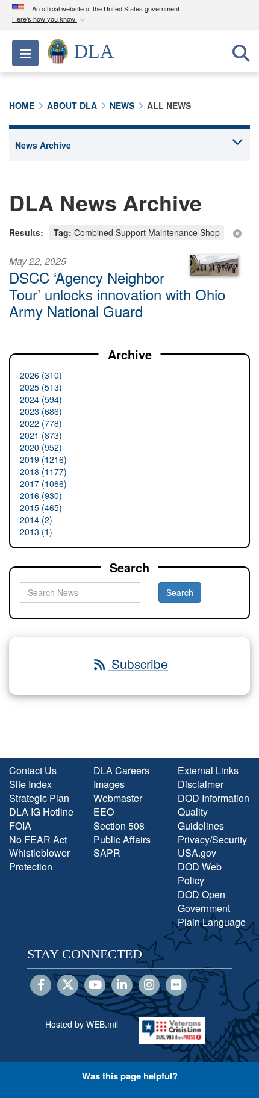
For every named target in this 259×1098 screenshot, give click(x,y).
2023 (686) (41, 411)
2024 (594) (41, 399)
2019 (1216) (43, 459)
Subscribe (138, 663)
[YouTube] (94, 985)
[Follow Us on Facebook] (40, 985)
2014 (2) (36, 519)
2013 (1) (36, 532)
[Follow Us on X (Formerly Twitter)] (67, 985)
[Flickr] (176, 985)
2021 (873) (41, 435)
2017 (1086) (43, 483)
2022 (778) (41, 423)
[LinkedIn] (122, 985)
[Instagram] (149, 985)
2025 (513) (41, 387)
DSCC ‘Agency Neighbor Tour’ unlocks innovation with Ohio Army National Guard (117, 294)
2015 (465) (41, 507)
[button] (50, 19)
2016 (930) (41, 495)
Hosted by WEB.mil (81, 1024)
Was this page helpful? (130, 1075)
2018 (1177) (43, 471)
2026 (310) (41, 375)
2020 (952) (41, 447)
